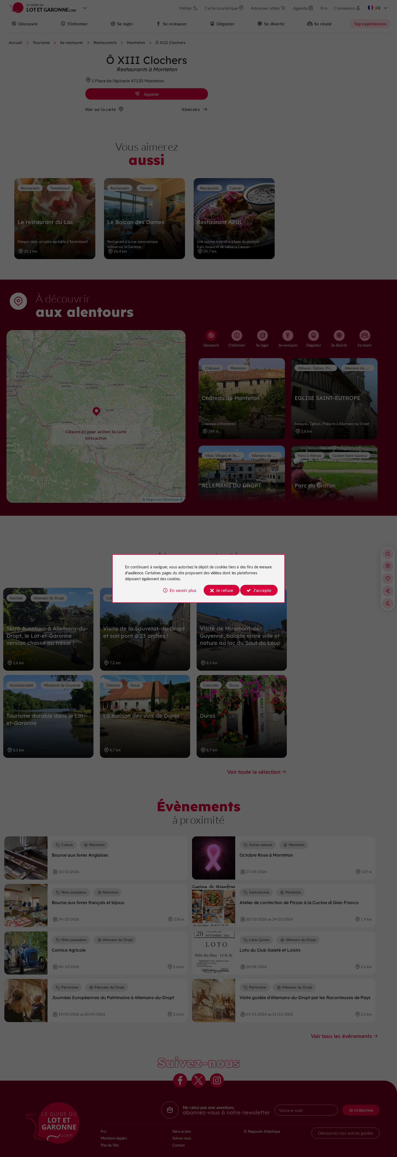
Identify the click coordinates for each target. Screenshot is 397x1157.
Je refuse (224, 590)
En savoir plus (183, 590)
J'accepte (262, 590)
